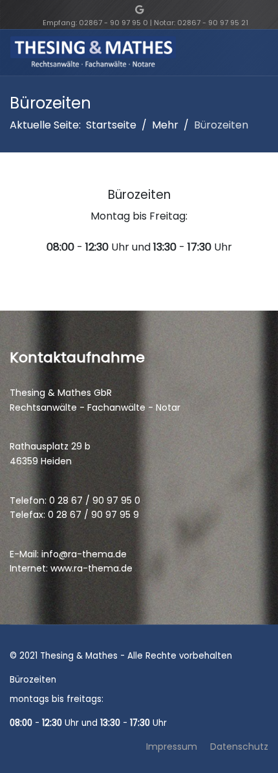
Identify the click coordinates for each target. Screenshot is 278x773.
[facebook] (127, 9)
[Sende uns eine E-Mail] (151, 9)
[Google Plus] (139, 9)
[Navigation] (263, 53)
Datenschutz (239, 746)
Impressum (171, 746)
